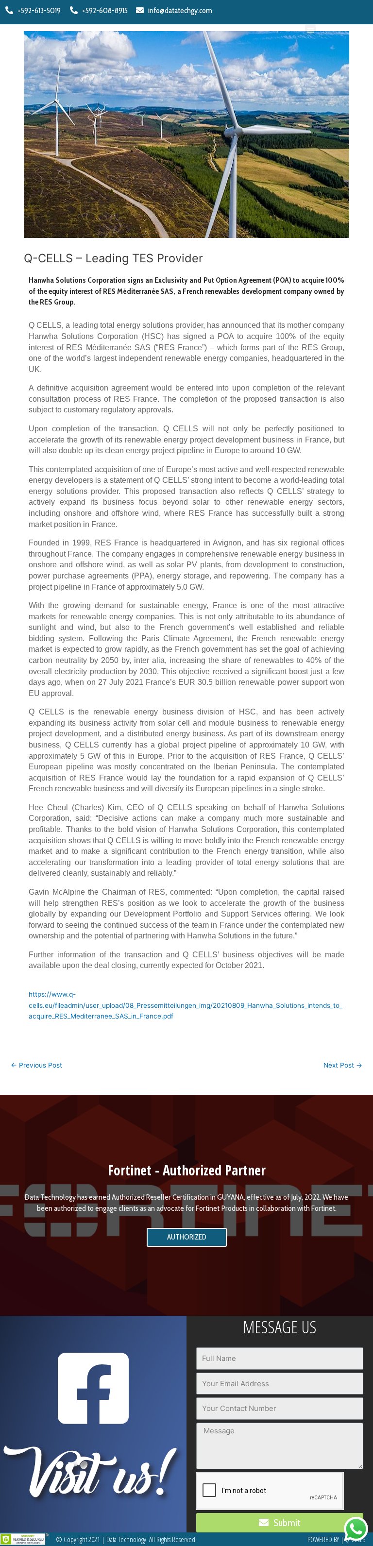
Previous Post (36, 1065)
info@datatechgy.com (178, 10)
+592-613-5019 (37, 10)
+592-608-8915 (103, 10)
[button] (310, 29)
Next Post (342, 1065)
